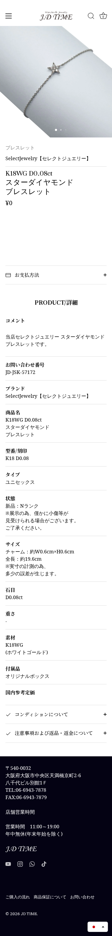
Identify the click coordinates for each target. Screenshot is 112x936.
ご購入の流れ (17, 897)
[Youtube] (8, 863)
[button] (98, 927)
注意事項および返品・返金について (53, 732)
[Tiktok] (44, 863)
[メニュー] (9, 16)
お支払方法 (26, 274)
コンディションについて (40, 714)
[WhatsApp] (32, 863)
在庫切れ (56, 226)
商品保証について (50, 897)
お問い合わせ (82, 897)
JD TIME (29, 913)
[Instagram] (20, 863)
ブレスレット (20, 148)
